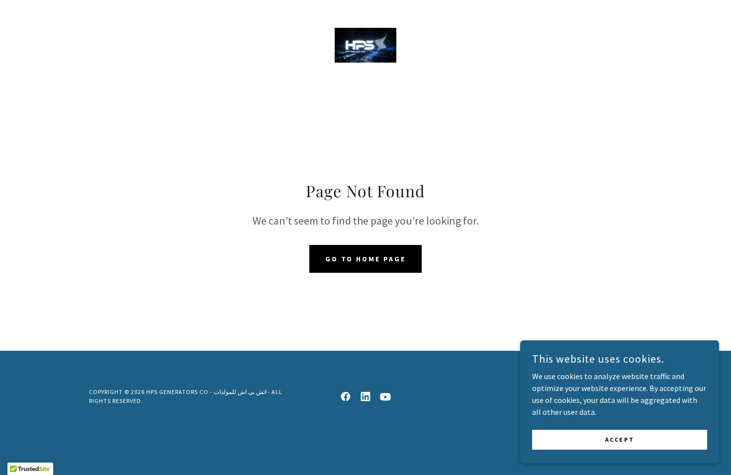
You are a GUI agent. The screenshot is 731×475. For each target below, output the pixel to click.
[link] (365, 44)
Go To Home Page (365, 258)
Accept (619, 439)
